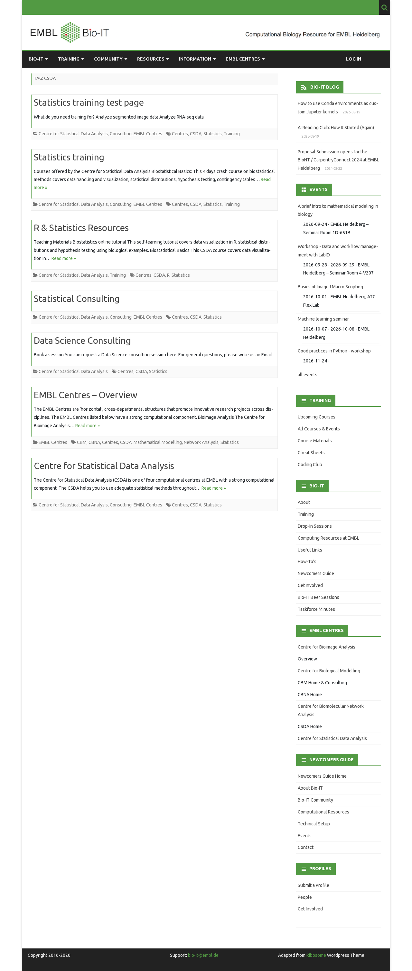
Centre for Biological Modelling (329, 670)
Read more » (64, 258)
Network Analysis (201, 442)
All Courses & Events (319, 428)
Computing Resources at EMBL (328, 538)
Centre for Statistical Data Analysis (73, 133)
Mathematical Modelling (158, 442)
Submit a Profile (313, 885)
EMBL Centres (243, 59)
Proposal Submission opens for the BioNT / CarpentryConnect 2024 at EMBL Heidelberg (338, 160)
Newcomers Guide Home (322, 776)
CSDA (195, 133)
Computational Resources (323, 811)
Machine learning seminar (323, 319)
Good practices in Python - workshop (334, 350)
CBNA (94, 442)
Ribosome (316, 955)
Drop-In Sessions (315, 526)
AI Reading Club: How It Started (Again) (336, 127)
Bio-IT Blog (324, 87)
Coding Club (310, 464)
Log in (353, 59)
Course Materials (315, 440)
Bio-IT (36, 59)
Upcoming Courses (316, 416)
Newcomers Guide (316, 573)
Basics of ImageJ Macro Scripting (330, 286)
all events (307, 374)
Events (305, 835)
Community (108, 59)
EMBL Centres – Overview (85, 395)
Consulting (121, 133)
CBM (82, 442)
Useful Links (310, 550)
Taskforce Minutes (316, 609)
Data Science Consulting (82, 340)
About (304, 502)
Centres (180, 133)
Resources (150, 59)
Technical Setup (314, 823)
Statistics (212, 133)
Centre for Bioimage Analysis (326, 646)
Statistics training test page (89, 102)
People (305, 897)
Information (195, 59)
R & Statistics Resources (81, 228)
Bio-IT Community (315, 800)
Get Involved (310, 585)
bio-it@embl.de (203, 955)
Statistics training (69, 157)
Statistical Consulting (77, 298)
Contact (306, 847)
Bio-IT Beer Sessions (318, 597)
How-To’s (307, 561)
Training (69, 59)
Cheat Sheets (311, 452)
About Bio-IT (310, 788)
